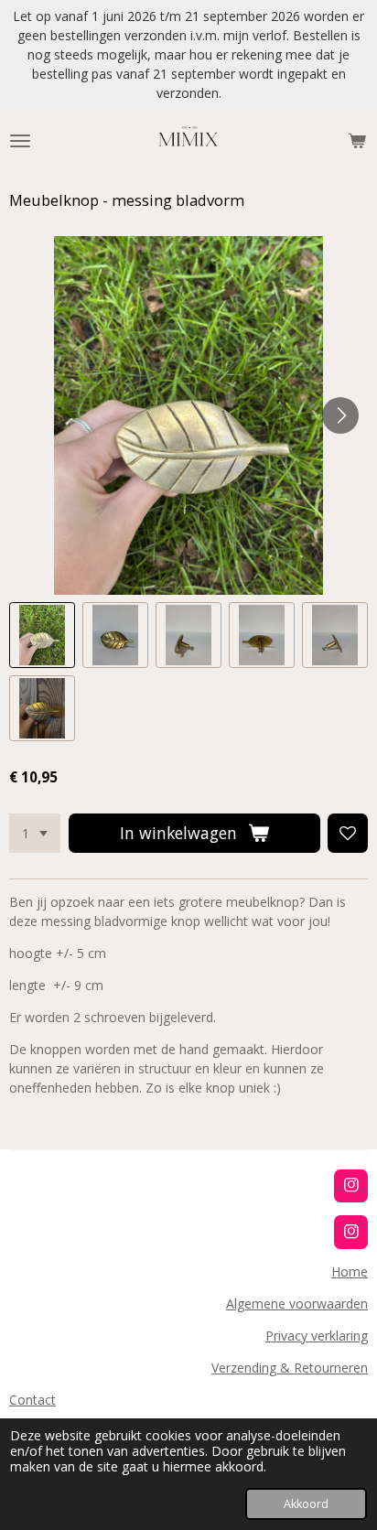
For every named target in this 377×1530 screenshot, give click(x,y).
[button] (42, 635)
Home (349, 1271)
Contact (32, 1399)
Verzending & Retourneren (289, 1367)
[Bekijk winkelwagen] (357, 141)
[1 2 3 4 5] (34, 833)
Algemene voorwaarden (297, 1303)
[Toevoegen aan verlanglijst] (348, 833)
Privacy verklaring (316, 1335)
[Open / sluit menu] (20, 141)
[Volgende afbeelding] (340, 415)
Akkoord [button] (306, 1504)
